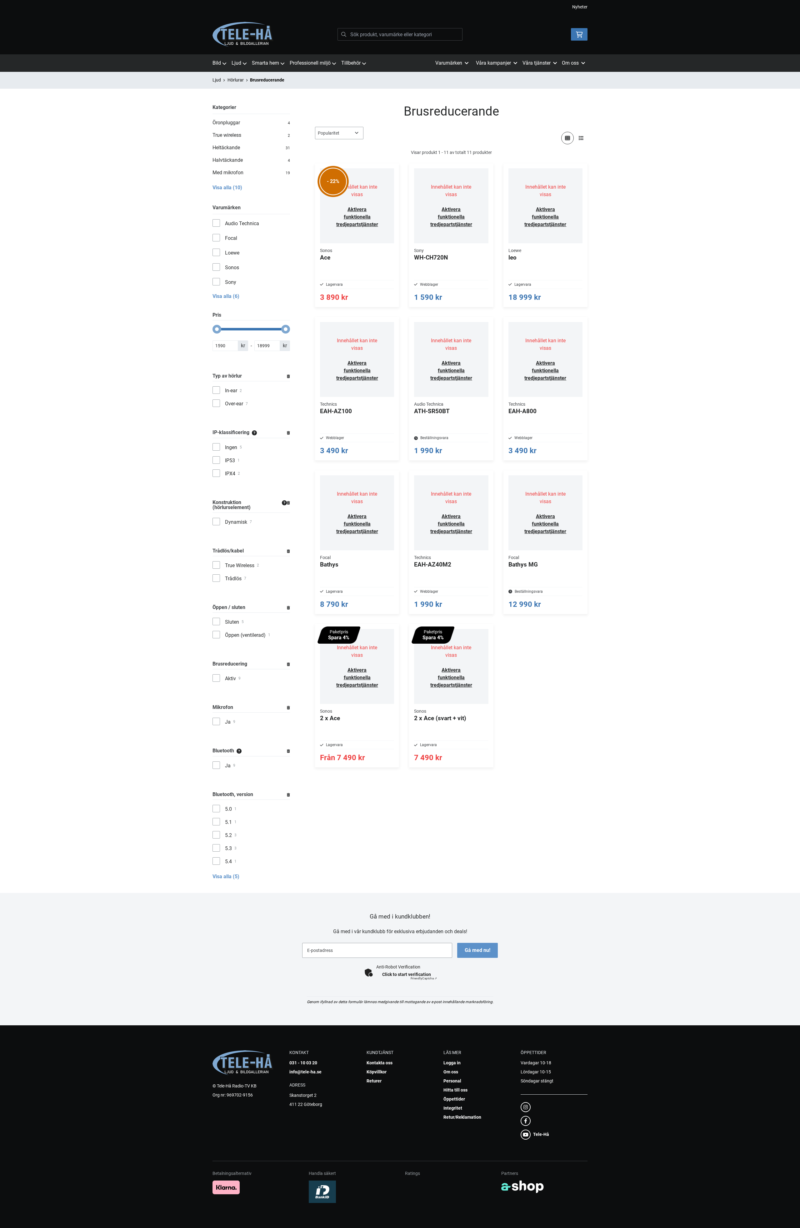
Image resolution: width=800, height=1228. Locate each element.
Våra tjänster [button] (536, 63)
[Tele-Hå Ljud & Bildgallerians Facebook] (552, 1121)
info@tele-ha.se (305, 1071)
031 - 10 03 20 (303, 1062)
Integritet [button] (452, 1108)
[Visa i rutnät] (567, 138)
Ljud (236, 63)
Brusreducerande (267, 79)
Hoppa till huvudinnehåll (397, 8)
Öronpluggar (251, 123)
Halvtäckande (251, 160)
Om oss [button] (570, 63)
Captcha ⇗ (424, 978)
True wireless (251, 135)
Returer (374, 1080)
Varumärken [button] (448, 63)
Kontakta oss (379, 1062)
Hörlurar (236, 79)
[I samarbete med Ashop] (522, 1187)
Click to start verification (406, 974)
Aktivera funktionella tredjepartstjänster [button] (357, 216)
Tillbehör (351, 63)
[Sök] (344, 34)
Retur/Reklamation (462, 1117)
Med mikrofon (251, 173)
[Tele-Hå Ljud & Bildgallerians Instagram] (552, 1107)
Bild (216, 63)
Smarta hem (265, 63)
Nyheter (580, 6)
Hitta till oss (455, 1089)
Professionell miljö (310, 63)
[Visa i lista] (581, 138)
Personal (452, 1080)
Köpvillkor (377, 1071)
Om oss (450, 1071)
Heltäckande (251, 148)
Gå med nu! (477, 950)
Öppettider (454, 1099)
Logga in (452, 1062)
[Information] (254, 432)
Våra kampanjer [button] (493, 63)
